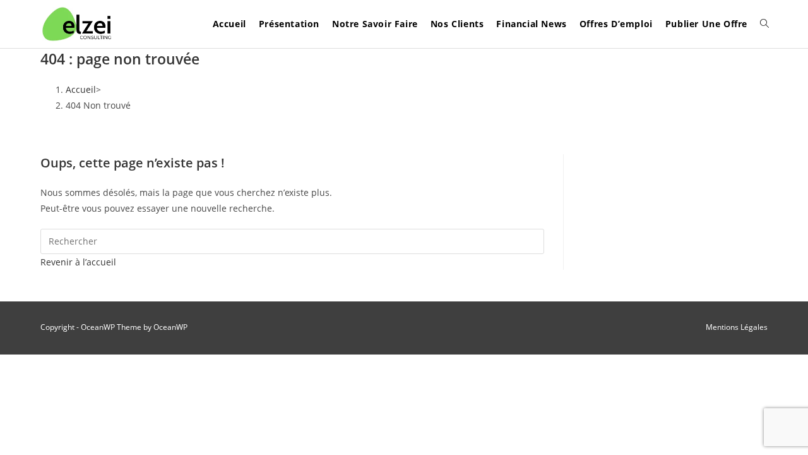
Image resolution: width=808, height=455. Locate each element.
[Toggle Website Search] (764, 24)
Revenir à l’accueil (78, 262)
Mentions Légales (737, 327)
